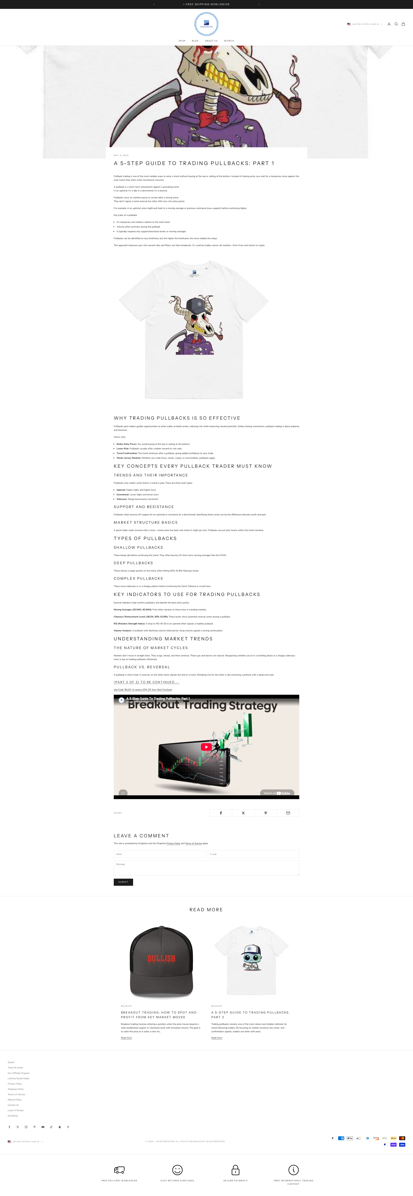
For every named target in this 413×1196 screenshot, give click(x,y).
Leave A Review (16, 1110)
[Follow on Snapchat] (59, 1127)
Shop (182, 41)
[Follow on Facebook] (9, 1127)
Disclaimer (13, 1115)
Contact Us (13, 1105)
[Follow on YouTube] (43, 1127)
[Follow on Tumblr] (68, 1127)
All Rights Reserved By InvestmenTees (200, 1141)
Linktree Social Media (18, 1078)
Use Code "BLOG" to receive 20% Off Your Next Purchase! (143, 689)
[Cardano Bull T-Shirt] (194, 330)
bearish (126, 1006)
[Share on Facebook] (221, 813)
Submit (123, 882)
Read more (126, 1037)
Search (229, 41)
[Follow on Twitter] (17, 1127)
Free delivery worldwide (119, 1180)
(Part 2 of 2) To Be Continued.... (146, 682)
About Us (211, 41)
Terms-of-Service (16, 1094)
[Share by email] (288, 813)
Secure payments (235, 1180)
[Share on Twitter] (243, 813)
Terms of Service (193, 843)
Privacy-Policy (15, 1083)
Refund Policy (15, 1099)
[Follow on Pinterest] (34, 1127)
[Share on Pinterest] (266, 813)
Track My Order (15, 1067)
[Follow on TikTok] (51, 1127)
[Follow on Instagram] (26, 1127)
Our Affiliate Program (19, 1073)
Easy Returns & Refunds (177, 1180)
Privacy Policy (173, 843)
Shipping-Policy (16, 1089)
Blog (195, 41)
